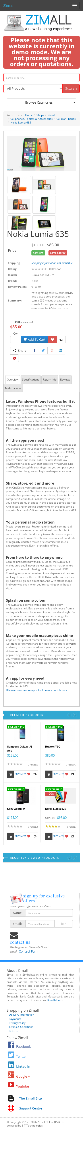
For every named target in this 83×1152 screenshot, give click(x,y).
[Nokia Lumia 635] (41, 153)
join (63, 924)
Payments (15, 1019)
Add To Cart (36, 339)
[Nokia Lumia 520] (60, 796)
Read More (54, 1000)
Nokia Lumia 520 (55, 808)
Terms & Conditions (21, 1026)
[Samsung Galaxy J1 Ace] (22, 733)
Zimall (9, 5)
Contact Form (29, 951)
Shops (40, 115)
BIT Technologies (32, 1125)
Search (71, 88)
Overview (12, 379)
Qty (15, 333)
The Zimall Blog (30, 1098)
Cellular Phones (66, 119)
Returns (13, 1031)
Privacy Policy (17, 1022)
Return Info (49, 379)
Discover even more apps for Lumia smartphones (36, 690)
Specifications (30, 379)
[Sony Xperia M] (22, 796)
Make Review (13, 388)
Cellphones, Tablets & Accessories (31, 119)
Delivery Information (21, 1014)
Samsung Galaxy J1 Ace (19, 748)
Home (29, 115)
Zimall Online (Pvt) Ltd (50, 1122)
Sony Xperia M (16, 808)
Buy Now (20, 774)
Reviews (65, 379)
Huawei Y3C (52, 746)
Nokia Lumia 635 (20, 122)
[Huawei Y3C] (60, 733)
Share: (21, 350)
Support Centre (30, 1108)
